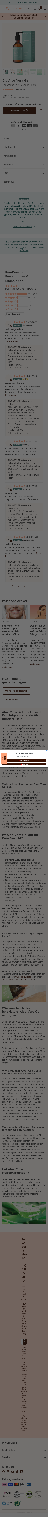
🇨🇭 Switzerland (24, 764)
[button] (4, 758)
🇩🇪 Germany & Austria (24, 760)
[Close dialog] (47, 750)
